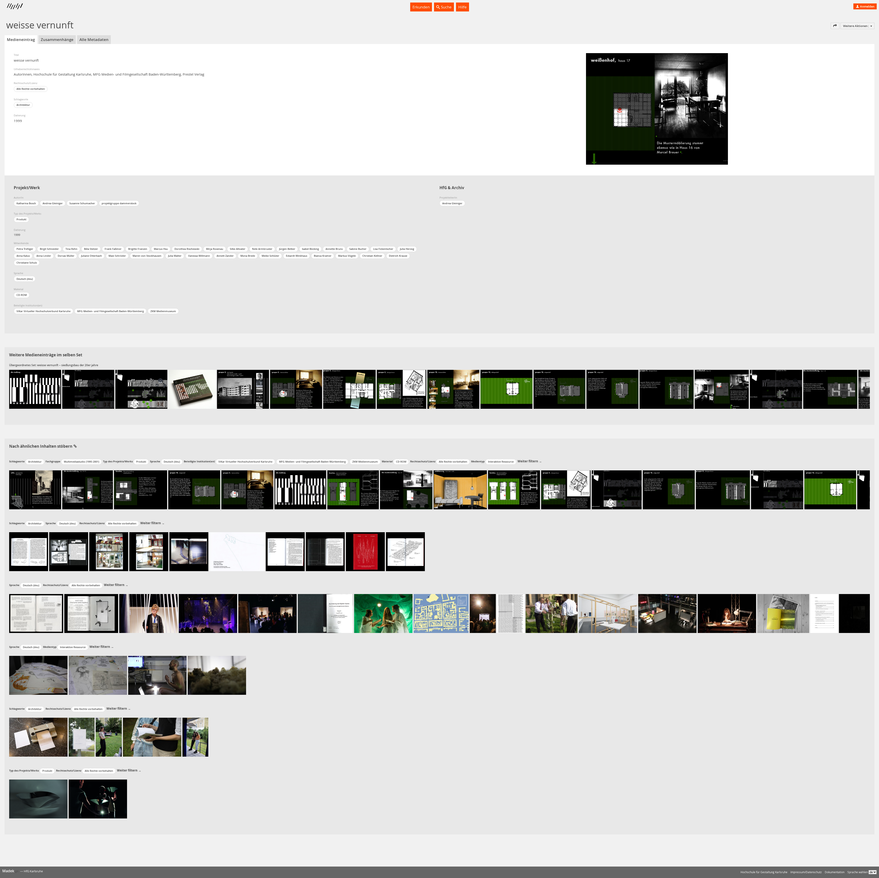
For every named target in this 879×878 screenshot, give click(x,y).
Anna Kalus (23, 255)
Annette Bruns (334, 249)
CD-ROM (21, 295)
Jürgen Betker (287, 249)
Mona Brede (247, 255)
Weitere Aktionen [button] (855, 26)
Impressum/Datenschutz (806, 872)
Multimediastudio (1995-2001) (81, 461)
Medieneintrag (21, 39)
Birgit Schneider (49, 249)
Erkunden (421, 7)
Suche (446, 7)
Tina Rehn (71, 249)
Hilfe (462, 7)
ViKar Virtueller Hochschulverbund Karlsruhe (43, 311)
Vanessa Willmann (199, 255)
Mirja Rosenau (214, 249)
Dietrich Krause (398, 255)
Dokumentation (834, 872)
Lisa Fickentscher (383, 249)
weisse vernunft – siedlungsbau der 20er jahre (67, 365)
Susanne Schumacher (82, 203)
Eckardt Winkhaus (296, 255)
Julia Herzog (407, 249)
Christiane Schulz (26, 262)
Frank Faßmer (113, 249)
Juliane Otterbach (91, 255)
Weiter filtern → (530, 461)
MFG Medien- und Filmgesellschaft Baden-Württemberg (110, 311)
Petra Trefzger (24, 249)
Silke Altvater (237, 249)
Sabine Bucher (357, 249)
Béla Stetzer (91, 249)
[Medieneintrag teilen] (835, 26)
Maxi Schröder (117, 255)
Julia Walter (175, 255)
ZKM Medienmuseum (163, 311)
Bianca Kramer (322, 255)
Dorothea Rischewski (186, 249)
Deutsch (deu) (24, 279)
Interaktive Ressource (501, 461)
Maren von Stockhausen (147, 255)
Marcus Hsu (161, 249)
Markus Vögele (347, 255)
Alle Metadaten (94, 39)
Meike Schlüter (270, 255)
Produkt (21, 219)
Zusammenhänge (57, 39)
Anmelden (866, 6)
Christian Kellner (372, 255)
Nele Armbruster (262, 249)
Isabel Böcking (310, 249)
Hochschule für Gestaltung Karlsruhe (764, 872)
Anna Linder (43, 255)
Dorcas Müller (66, 255)
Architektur (23, 104)
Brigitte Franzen (137, 249)
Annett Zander (225, 255)
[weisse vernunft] (35, 389)
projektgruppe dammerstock (119, 203)
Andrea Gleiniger (53, 203)
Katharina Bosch (26, 203)
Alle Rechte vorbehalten (30, 88)
